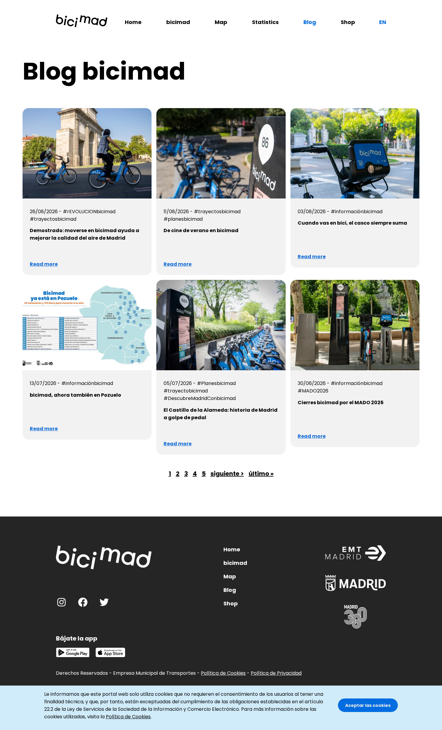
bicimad (178, 22)
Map (221, 22)
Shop (348, 22)
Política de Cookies (223, 673)
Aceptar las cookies (368, 705)
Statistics (265, 22)
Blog (309, 22)
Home (133, 22)
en (382, 22)
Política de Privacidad (276, 673)
